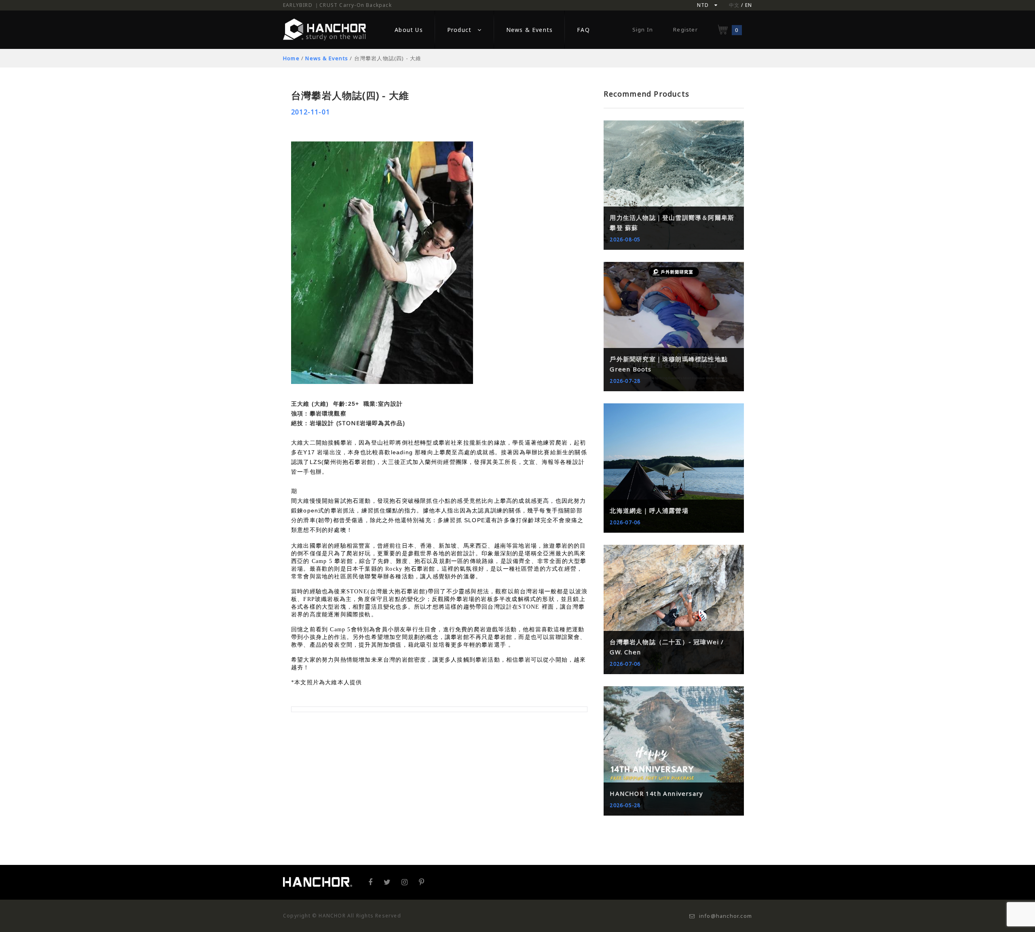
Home (291, 58)
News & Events (326, 58)
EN (748, 5)
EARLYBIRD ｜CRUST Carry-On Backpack (337, 5)
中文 (734, 5)
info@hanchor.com (725, 915)
